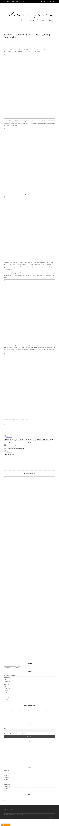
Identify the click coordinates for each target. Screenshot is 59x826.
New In (6, 697)
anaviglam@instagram (29, 705)
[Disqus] (29, 452)
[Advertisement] (30, 44)
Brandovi (7, 677)
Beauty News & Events (9, 675)
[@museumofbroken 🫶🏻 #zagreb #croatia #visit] (42, 713)
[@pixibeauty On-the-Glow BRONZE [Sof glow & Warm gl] (8, 713)
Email (5, 728)
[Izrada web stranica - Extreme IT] (49, 815)
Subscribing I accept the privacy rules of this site (15, 733)
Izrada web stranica (47, 817)
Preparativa (21, 38)
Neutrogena (11, 38)
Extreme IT (53, 817)
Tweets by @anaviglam (8, 809)
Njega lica (17, 38)
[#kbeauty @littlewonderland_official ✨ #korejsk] (16, 713)
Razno (6, 699)
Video (5, 701)
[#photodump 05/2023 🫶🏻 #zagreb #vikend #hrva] (33, 713)
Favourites (6, 684)
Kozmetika (7, 688)
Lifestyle (6, 695)
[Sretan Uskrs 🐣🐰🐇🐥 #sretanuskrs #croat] (51, 713)
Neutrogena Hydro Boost (13, 421)
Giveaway (6, 686)
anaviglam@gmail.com (29, 473)
